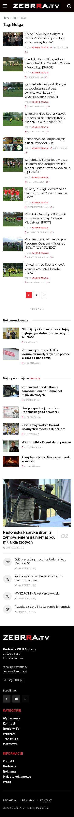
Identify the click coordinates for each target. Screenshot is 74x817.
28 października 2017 (37, 207)
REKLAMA (28, 800)
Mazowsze (10, 744)
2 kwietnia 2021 (31, 363)
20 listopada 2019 (32, 447)
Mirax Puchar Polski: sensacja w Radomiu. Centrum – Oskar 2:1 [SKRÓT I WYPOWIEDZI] (46, 243)
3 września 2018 (34, 77)
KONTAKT (46, 800)
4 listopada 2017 (35, 182)
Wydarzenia (11, 718)
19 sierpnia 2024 (31, 466)
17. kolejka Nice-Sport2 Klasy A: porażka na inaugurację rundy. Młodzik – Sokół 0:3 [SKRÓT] (45, 118)
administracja (40, 47)
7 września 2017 (31, 400)
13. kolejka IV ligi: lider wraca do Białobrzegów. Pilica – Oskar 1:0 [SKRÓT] (46, 193)
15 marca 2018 (59, 148)
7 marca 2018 (30, 342)
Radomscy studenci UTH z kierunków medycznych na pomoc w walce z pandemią (46, 354)
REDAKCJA (9, 800)
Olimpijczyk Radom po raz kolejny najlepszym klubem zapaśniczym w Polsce (45, 333)
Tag (14, 18)
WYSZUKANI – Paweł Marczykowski (46, 442)
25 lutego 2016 (31, 434)
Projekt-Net (42, 808)
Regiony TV (11, 728)
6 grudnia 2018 (60, 47)
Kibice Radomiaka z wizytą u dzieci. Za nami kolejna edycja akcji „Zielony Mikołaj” (45, 38)
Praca (7, 781)
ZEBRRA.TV (18, 808)
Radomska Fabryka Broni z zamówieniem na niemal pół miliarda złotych (42, 391)
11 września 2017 (35, 282)
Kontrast (9, 723)
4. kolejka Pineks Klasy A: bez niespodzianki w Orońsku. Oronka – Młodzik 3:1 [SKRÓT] (47, 63)
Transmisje (11, 738)
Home (6, 18)
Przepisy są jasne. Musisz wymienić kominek (42, 606)
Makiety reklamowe (17, 776)
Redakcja (9, 766)
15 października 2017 (37, 232)
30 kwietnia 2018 (35, 106)
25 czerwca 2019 (32, 417)
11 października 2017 (37, 257)
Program (9, 733)
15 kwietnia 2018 (35, 131)
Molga (23, 18)
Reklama (9, 771)
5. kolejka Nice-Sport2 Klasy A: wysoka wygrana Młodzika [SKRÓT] (45, 269)
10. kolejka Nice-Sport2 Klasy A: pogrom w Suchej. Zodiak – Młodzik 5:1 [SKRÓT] (45, 218)
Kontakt (8, 761)
